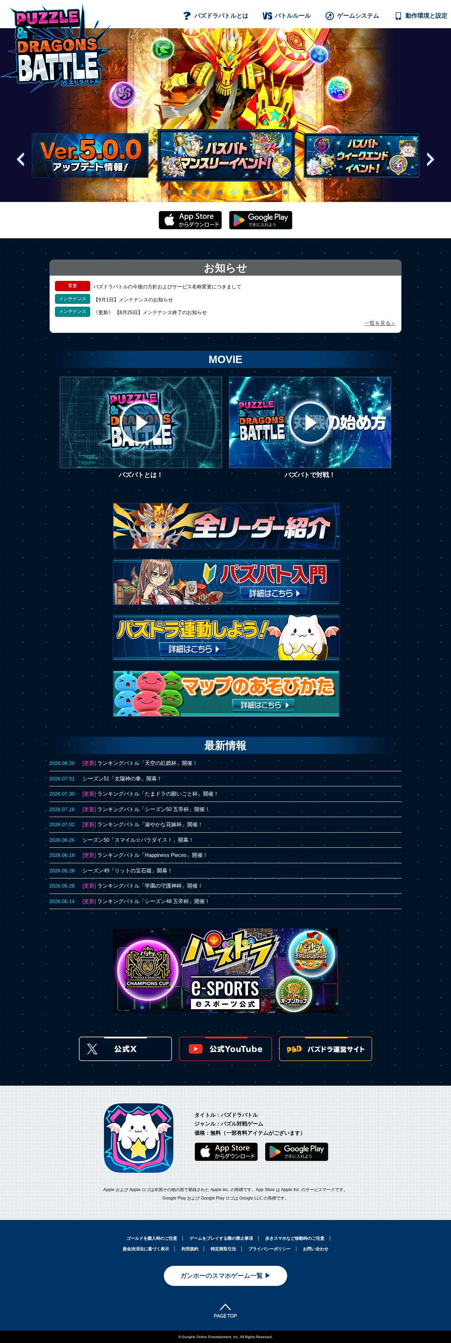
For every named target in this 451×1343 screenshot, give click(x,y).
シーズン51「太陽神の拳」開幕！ (122, 778)
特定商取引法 (223, 1248)
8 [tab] (257, 187)
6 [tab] (231, 187)
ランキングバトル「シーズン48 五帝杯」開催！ (153, 901)
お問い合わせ (315, 1248)
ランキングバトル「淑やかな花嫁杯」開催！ (150, 824)
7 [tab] (244, 187)
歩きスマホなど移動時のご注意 (295, 1238)
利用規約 (189, 1248)
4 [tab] (205, 187)
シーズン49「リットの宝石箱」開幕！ (127, 870)
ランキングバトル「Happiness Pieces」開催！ (152, 855)
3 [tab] (192, 187)
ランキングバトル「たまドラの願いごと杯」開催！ (158, 794)
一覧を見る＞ (380, 323)
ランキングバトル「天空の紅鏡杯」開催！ (147, 763)
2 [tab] (179, 187)
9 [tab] (270, 187)
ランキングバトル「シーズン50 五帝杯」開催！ (153, 809)
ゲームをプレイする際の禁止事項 (221, 1238)
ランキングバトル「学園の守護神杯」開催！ (150, 886)
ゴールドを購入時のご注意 (151, 1238)
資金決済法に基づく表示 (146, 1248)
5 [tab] (218, 187)
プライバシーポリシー (269, 1248)
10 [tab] (284, 187)
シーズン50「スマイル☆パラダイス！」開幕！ (138, 840)
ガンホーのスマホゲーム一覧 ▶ (225, 1275)
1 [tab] (166, 187)
